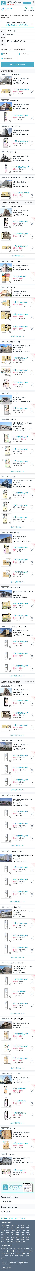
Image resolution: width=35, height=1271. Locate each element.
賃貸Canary (4, 1218)
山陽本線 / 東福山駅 (13, 41)
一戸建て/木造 (25, 54)
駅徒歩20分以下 (8, 58)
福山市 (5, 54)
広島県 (11, 1218)
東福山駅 (22, 1218)
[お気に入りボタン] (32, 92)
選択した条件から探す (17, 64)
